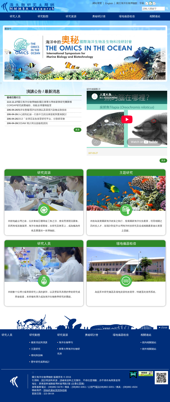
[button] (167, 8)
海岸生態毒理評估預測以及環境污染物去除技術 (42, 109)
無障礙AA (145, 373)
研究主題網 (27, 6)
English (109, 3)
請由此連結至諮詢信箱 (55, 390)
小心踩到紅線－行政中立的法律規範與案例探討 (42, 114)
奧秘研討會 (99, 16)
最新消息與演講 (39, 342)
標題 (18, 97)
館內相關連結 (149, 342)
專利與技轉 (37, 355)
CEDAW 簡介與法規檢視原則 (33, 123)
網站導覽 (97, 3)
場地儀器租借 (127, 16)
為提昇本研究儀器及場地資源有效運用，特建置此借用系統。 (126, 292)
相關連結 (155, 16)
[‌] (127, 149)
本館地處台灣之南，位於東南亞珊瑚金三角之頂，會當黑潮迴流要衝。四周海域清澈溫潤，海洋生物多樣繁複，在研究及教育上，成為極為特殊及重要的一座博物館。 (44, 226)
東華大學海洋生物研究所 (68, 351)
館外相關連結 (149, 349)
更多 (77, 129)
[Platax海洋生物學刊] (87, 78)
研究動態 (43, 16)
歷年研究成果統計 (40, 361)
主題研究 (35, 349)
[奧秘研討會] (83, 78)
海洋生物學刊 (66, 342)
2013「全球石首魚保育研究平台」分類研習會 (41, 118)
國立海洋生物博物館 (126, 3)
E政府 (133, 374)
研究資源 (71, 16)
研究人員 (15, 16)
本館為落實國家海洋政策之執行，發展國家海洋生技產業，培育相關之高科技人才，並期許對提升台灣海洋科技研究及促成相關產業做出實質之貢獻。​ (126, 226)
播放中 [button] (7, 28)
